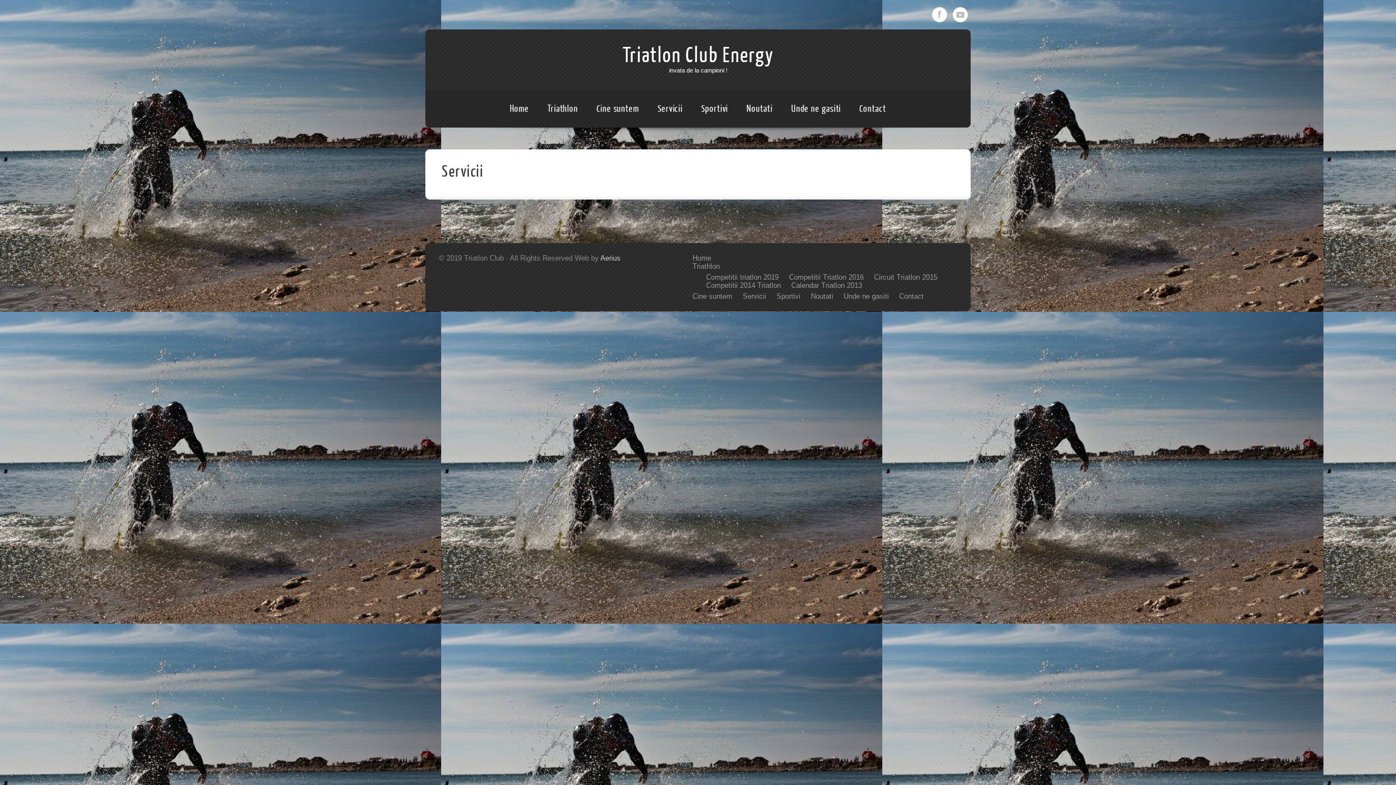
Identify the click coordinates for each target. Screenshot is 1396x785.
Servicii (670, 109)
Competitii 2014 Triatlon (743, 285)
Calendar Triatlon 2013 (826, 285)
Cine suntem (618, 109)
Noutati (759, 109)
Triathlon (562, 109)
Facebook (939, 14)
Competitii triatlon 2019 (742, 277)
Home (519, 109)
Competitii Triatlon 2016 (826, 277)
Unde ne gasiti (816, 109)
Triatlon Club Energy (698, 55)
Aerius (610, 258)
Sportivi (714, 109)
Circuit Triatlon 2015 (905, 277)
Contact (872, 109)
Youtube (960, 14)
